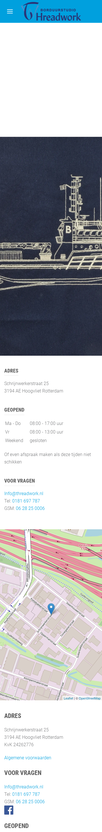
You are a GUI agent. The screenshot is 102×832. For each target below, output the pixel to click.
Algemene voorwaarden (27, 757)
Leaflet (68, 698)
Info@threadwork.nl (23, 493)
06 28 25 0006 (30, 508)
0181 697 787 (26, 501)
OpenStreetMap (90, 698)
